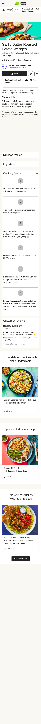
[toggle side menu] (3, 3)
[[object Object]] (30, 73)
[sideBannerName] (20, 134)
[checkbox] (3, 60)
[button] (20, 164)
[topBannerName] (20, 17)
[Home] (3, 10)
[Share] (36, 73)
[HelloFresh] (20, 3)
